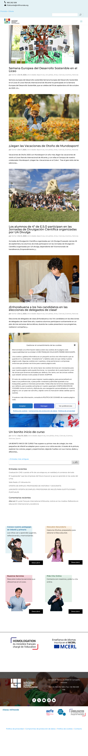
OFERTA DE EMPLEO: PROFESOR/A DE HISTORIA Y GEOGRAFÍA (35, 486)
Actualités (49, 75)
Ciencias (61, 75)
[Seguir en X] (39, 700)
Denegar (44, 406)
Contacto (78, 729)
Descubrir (36, 563)
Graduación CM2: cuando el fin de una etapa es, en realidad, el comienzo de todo (41, 472)
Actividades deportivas (36, 75)
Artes (56, 75)
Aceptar (22, 406)
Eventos (68, 75)
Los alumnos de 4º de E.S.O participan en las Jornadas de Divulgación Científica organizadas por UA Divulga (43, 229)
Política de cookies (20, 411)
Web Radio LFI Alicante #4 (19, 482)
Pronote (3, 11)
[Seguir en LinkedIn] (54, 700)
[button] (75, 345)
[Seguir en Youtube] (44, 700)
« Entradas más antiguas (19, 459)
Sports (18, 438)
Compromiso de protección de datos (43, 411)
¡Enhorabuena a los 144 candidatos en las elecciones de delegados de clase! (38, 308)
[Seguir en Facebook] (34, 700)
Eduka (11, 11)
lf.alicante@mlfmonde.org (17, 5)
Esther (14, 75)
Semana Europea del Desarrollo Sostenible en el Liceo (43, 69)
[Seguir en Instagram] (49, 700)
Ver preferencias (65, 406)
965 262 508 (12, 3)
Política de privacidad (66, 411)
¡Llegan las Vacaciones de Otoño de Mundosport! (44, 146)
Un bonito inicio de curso (27, 432)
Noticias (75, 75)
